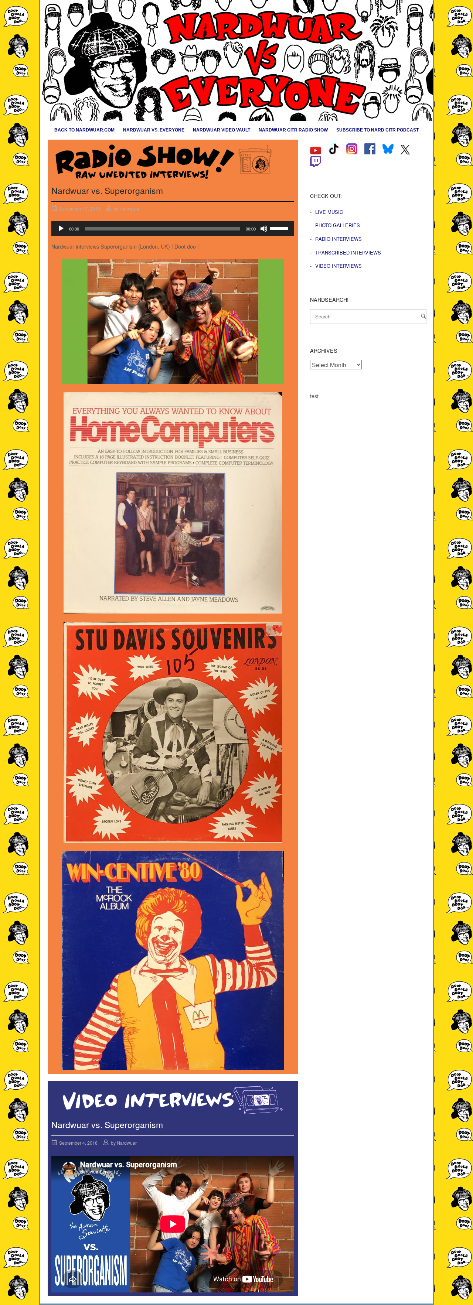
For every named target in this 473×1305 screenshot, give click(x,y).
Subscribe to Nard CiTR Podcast (377, 130)
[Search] (423, 316)
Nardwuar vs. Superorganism (107, 190)
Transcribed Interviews (348, 252)
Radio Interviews (338, 238)
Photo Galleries (337, 225)
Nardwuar (129, 208)
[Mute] (264, 228)
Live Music (329, 211)
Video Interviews (338, 265)
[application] (172, 228)
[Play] (61, 228)
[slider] (280, 228)
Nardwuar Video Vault (221, 130)
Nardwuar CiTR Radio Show (293, 130)
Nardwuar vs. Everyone (153, 130)
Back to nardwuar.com (84, 130)
